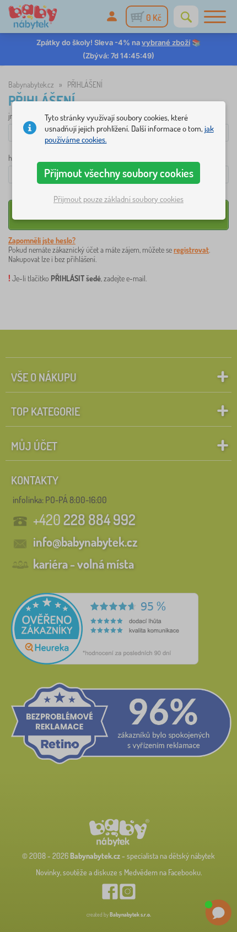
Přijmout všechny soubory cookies (118, 173)
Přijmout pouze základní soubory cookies (118, 199)
